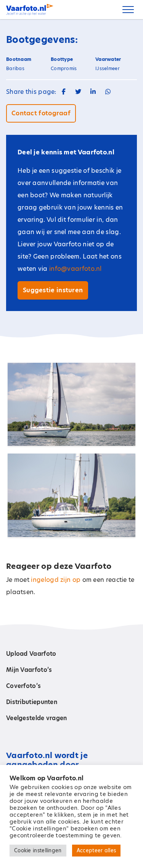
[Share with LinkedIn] (93, 91)
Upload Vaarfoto (31, 654)
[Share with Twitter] (78, 91)
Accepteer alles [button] (96, 850)
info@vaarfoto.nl (75, 268)
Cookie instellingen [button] (38, 850)
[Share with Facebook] (64, 91)
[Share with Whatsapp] (108, 91)
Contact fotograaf (41, 113)
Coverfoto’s (23, 686)
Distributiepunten (31, 702)
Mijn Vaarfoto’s (29, 670)
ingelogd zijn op (55, 579)
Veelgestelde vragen (36, 718)
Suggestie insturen (53, 290)
